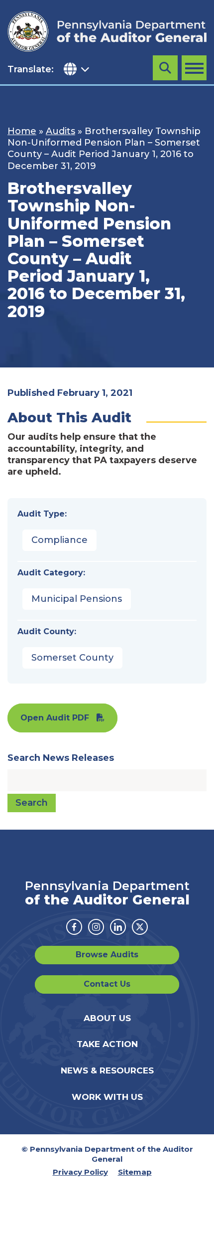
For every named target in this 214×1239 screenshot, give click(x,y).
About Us (107, 1018)
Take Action (107, 1044)
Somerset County (72, 657)
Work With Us (107, 1097)
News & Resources (107, 1070)
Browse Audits (107, 954)
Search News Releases (60, 757)
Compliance (59, 539)
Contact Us (107, 984)
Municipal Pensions (76, 598)
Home (21, 131)
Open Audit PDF (54, 717)
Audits (60, 131)
